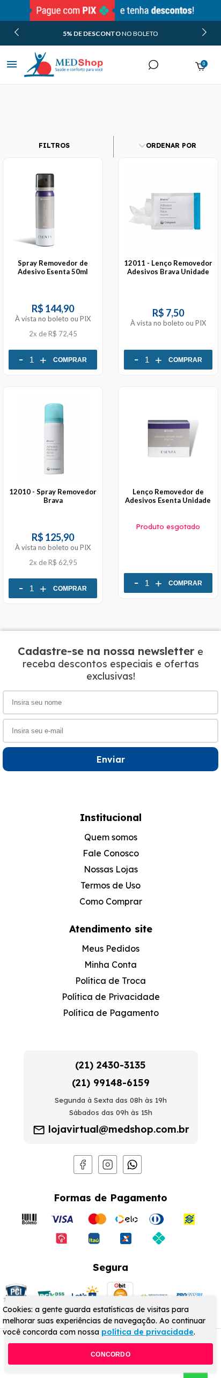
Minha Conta (110, 964)
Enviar (111, 759)
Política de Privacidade (111, 996)
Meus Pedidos (110, 948)
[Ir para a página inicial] (52, 65)
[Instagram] (107, 1171)
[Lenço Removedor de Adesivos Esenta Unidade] (168, 483)
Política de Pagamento (111, 1012)
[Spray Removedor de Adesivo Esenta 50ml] (53, 254)
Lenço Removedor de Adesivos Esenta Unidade (168, 495)
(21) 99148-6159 (111, 1082)
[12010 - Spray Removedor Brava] (53, 483)
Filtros (54, 145)
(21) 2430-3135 (110, 1065)
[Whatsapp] (132, 1171)
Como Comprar (110, 901)
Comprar (70, 360)
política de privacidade (147, 1332)
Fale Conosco (111, 853)
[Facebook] (83, 1171)
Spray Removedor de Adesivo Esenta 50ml (53, 267)
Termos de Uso (110, 885)
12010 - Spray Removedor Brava (53, 495)
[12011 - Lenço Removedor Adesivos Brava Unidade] (168, 254)
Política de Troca (110, 980)
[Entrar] (177, 66)
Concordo (110, 1354)
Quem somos (110, 837)
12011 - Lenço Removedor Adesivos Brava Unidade (168, 267)
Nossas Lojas (111, 869)
